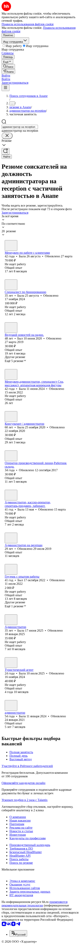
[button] (6, 75)
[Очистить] (7, 136)
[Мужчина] (11, 327)
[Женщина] (11, 245)
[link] (8, 66)
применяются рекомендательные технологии (34, 903)
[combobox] (20, 127)
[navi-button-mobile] (5, 88)
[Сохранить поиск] (5, 151)
